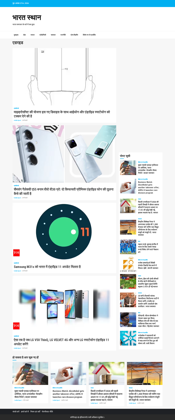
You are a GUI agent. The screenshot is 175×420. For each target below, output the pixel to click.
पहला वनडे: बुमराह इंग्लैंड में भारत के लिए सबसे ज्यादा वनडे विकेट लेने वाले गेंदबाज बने (128, 247)
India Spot (17, 120)
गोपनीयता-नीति (47, 411)
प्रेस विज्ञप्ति (74, 35)
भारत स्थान (27, 17)
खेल (24, 35)
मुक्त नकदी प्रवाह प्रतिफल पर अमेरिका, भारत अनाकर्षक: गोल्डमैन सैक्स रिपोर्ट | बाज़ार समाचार (128, 167)
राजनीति (63, 35)
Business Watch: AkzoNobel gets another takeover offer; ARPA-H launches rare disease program (128, 186)
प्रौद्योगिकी (42, 35)
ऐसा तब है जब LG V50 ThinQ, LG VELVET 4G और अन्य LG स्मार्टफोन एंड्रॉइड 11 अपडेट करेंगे (64, 304)
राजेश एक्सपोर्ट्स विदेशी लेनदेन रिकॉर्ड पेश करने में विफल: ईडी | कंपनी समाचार (128, 264)
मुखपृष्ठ (16, 35)
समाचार (53, 35)
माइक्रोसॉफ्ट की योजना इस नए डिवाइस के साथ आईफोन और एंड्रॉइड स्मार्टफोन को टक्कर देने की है (64, 76)
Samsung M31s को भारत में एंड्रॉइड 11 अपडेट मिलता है (64, 231)
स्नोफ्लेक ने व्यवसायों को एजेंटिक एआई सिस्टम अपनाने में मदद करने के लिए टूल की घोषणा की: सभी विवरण (128, 338)
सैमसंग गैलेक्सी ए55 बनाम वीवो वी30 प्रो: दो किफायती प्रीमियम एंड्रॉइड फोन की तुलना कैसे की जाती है (64, 154)
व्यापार (33, 35)
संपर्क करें (16, 411)
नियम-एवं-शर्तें (35, 411)
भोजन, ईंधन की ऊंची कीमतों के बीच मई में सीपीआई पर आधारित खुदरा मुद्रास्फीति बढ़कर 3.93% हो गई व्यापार (128, 281)
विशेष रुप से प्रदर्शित (89, 35)
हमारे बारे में (25, 411)
